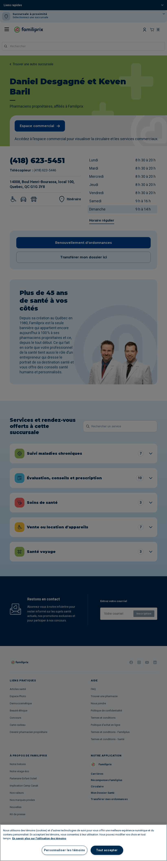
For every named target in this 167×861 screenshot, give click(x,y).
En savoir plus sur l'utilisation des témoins (39, 838)
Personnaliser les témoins (64, 850)
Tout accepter (107, 850)
